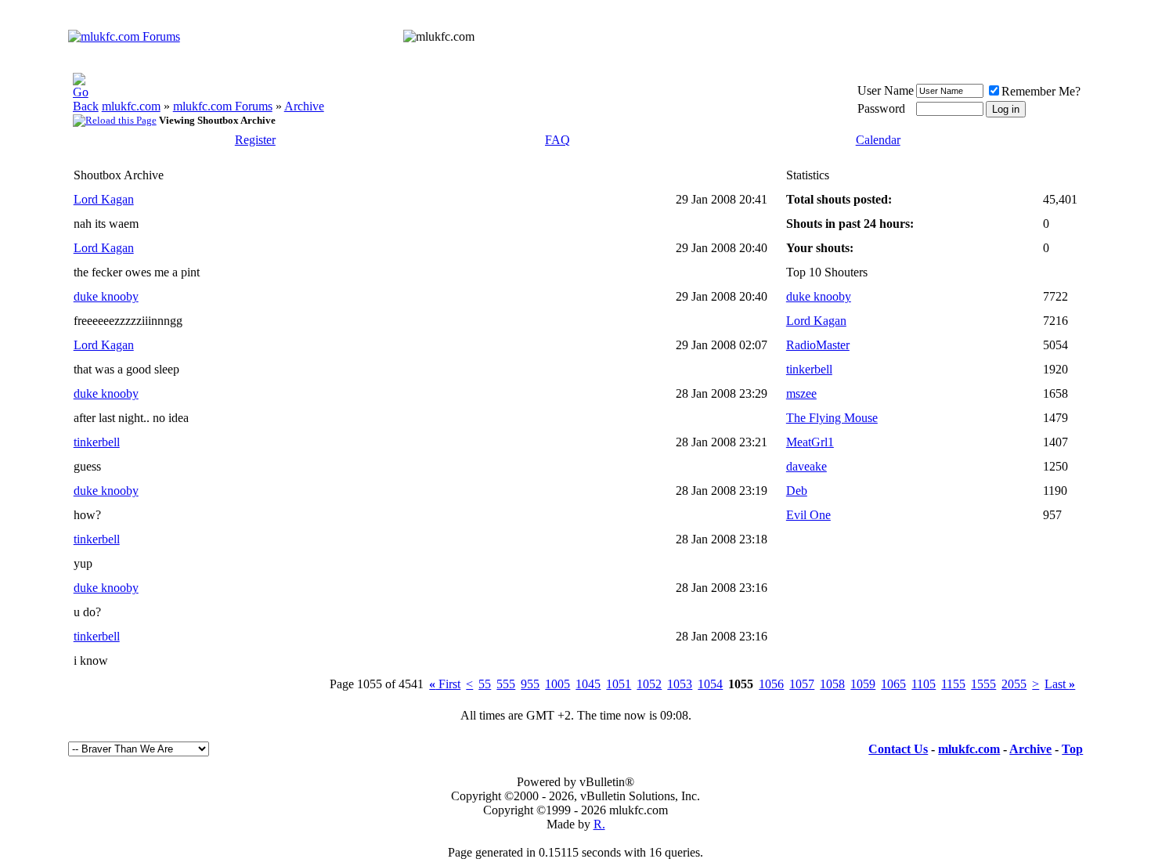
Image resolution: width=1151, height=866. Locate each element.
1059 (862, 684)
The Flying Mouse (832, 417)
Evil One (808, 514)
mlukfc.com (131, 106)
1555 (983, 684)
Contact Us (898, 749)
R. (599, 824)
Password (881, 108)
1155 (953, 684)
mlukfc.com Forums (222, 106)
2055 (1014, 684)
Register (255, 139)
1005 (557, 684)
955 (530, 684)
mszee (801, 393)
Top (1072, 749)
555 (505, 684)
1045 (588, 684)
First (444, 684)
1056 (771, 684)
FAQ (557, 139)
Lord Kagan (104, 199)
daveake (806, 466)
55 (484, 684)
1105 (923, 684)
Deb (796, 490)
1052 (649, 684)
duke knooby (106, 296)
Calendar (878, 139)
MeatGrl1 (810, 442)
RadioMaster (818, 345)
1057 (801, 684)
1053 (679, 684)
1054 (710, 684)
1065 (893, 684)
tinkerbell (97, 442)
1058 (832, 684)
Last (1060, 684)
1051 (618, 684)
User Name (885, 90)
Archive (304, 106)
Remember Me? (1041, 91)
